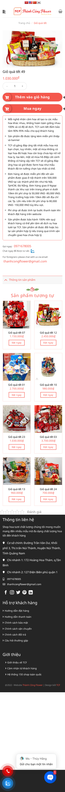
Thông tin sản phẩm (22, 280)
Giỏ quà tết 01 (16, 384)
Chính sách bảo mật (16, 622)
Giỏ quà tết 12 (48, 332)
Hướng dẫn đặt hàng (17, 610)
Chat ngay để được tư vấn (16, 250)
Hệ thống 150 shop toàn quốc (24, 674)
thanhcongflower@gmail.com (25, 261)
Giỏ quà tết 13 (16, 489)
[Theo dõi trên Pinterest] (24, 592)
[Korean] (39, 2)
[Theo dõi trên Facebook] (6, 592)
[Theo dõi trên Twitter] (18, 592)
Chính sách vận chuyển (18, 628)
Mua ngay (32, 108)
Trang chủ (24, 23)
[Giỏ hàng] (60, 11)
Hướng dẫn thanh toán (18, 616)
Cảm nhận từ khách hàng (22, 668)
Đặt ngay (17, 342)
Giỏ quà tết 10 (48, 384)
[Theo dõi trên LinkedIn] (31, 592)
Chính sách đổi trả (15, 634)
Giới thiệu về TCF (17, 662)
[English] (31, 2)
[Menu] (5, 11)
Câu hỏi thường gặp (16, 640)
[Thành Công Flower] (32, 11)
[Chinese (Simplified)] (35, 2)
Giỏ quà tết (40, 23)
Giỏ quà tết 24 (48, 489)
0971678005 (22, 246)
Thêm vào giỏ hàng (32, 97)
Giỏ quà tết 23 (16, 436)
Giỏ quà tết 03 (48, 436)
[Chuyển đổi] (6, 279)
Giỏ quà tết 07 (16, 332)
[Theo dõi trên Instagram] (12, 592)
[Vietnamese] (26, 2)
